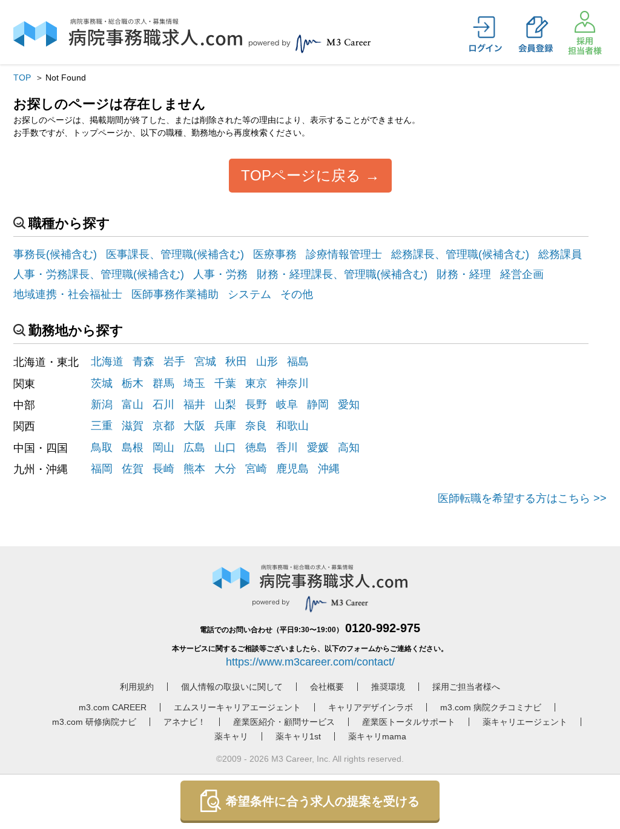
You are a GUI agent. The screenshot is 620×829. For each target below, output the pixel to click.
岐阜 (287, 404)
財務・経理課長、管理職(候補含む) (342, 274)
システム (249, 294)
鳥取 (102, 447)
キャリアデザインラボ (370, 707)
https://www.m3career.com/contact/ (310, 662)
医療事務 (275, 254)
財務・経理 (464, 274)
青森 (143, 361)
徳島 (256, 447)
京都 (163, 426)
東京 (256, 383)
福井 (194, 404)
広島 (194, 447)
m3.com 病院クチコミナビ (490, 707)
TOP (22, 77)
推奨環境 (388, 687)
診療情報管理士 (344, 254)
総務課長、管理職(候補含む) (460, 254)
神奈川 (292, 383)
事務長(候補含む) (55, 254)
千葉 (225, 383)
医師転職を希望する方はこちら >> (522, 498)
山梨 (225, 404)
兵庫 (225, 426)
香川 (287, 447)
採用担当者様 (585, 32)
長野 (256, 404)
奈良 (256, 426)
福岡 (102, 469)
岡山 (163, 447)
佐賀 (132, 469)
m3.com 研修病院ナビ (94, 722)
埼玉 (194, 383)
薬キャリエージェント (525, 722)
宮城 (205, 361)
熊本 (194, 469)
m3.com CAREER (113, 707)
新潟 (102, 404)
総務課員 (560, 254)
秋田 (236, 361)
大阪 (194, 426)
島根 (132, 447)
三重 (102, 426)
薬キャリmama (377, 736)
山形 (267, 361)
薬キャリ (231, 736)
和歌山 (292, 426)
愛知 (349, 404)
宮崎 (256, 469)
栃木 (132, 383)
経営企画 (522, 274)
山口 (225, 447)
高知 (349, 447)
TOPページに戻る (301, 175)
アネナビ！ (184, 722)
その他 (296, 294)
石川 (163, 404)
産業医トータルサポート (408, 722)
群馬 (163, 383)
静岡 (318, 404)
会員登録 (535, 34)
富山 (132, 404)
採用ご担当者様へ (466, 686)
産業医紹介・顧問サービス (284, 722)
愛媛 (318, 447)
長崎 (163, 469)
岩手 (174, 361)
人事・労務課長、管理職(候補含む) (98, 274)
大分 (225, 469)
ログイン (485, 34)
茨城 (102, 383)
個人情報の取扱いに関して (232, 687)
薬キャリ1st (298, 736)
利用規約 (137, 687)
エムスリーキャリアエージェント (237, 707)
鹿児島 (292, 469)
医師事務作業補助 (175, 294)
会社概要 (327, 687)
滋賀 (132, 426)
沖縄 (329, 469)
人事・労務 (220, 274)
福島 (298, 361)
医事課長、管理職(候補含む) (175, 254)
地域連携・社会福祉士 (67, 294)
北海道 (107, 361)
